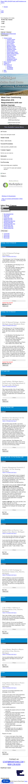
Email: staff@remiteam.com (19, 1)
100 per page (4, 230)
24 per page (6, 235)
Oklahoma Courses (11, 49)
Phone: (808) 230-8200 (6, 1)
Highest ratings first (8, 228)
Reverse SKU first (8, 225)
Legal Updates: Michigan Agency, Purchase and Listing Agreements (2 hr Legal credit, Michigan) (13, 383)
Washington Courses (12, 59)
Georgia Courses (11, 39)
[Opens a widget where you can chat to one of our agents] (6, 781)
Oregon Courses (11, 50)
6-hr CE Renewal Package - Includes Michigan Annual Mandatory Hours (13, 323)
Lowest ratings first (8, 226)
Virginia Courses (11, 57)
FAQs (5, 71)
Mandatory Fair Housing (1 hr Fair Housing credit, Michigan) (13, 418)
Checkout (9, 32)
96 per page (6, 237)
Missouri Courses (11, 47)
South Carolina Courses (13, 53)
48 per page (6, 236)
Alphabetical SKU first (9, 223)
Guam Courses (10, 40)
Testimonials (10, 69)
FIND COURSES (5, 209)
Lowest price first (8, 218)
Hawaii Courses (11, 42)
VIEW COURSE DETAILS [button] (9, 256)
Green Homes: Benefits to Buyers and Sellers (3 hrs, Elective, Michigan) (12, 651)
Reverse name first (8, 222)
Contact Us (6, 63)
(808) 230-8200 (14, 764)
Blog (5, 70)
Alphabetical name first (9, 221)
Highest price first (8, 219)
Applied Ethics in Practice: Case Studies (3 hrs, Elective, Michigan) (13, 531)
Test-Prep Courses (11, 60)
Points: (2, 29)
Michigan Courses (11, 46)
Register (6, 6)
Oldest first (6, 216)
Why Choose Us (8, 64)
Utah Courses (10, 56)
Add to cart (5, 306)
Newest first (7, 215)
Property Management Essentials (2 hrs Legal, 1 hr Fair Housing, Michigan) (13, 469)
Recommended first (5, 211)
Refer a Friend (7, 62)
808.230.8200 (19, 771)
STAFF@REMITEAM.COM (13, 761)
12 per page (6, 233)
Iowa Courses (10, 43)
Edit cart (3, 32)
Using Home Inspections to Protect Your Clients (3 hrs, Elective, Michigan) (13, 684)
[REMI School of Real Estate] (8, 33)
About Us (9, 66)
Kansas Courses (11, 45)
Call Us (2, 2)
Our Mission (10, 67)
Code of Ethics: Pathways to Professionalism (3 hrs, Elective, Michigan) (12, 609)
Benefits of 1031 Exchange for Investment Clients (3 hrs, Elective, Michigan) (13, 571)
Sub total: (3, 26)
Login (2, 10)
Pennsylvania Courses (12, 52)
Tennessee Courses (11, 54)
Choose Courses (8, 38)
